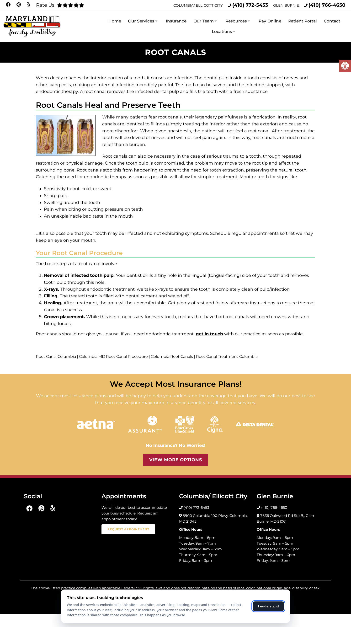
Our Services (141, 21)
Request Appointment (128, 529)
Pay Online (270, 21)
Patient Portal (302, 21)
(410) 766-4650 (327, 5)
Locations (222, 31)
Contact (332, 21)
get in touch (209, 334)
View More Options (175, 459)
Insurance (176, 21)
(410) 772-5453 (250, 5)
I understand (268, 606)
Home (114, 21)
